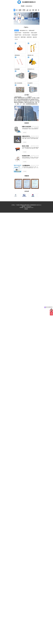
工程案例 (27, 10)
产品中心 (17, 10)
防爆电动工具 (24, 10)
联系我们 (36, 10)
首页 (14, 10)
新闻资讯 (33, 10)
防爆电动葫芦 (20, 10)
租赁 (38, 10)
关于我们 (30, 10)
